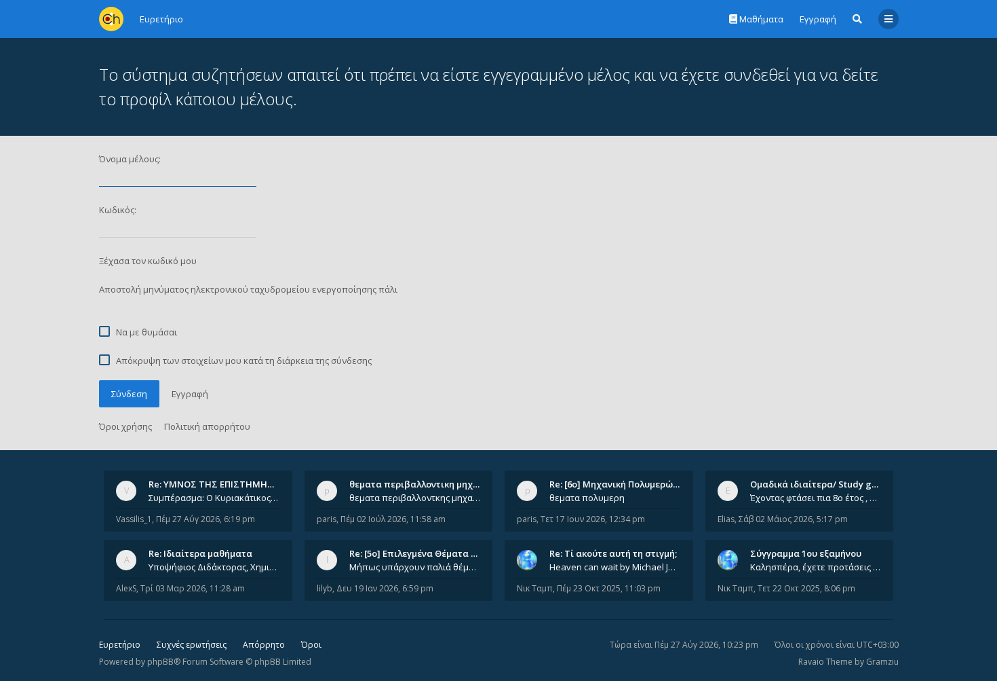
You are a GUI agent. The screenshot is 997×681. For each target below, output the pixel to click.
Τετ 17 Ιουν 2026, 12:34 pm (593, 519)
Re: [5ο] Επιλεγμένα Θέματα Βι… (417, 553)
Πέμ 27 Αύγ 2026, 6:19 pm (205, 519)
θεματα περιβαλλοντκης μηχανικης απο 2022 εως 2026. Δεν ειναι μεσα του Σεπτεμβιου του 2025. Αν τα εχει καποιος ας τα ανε (415, 498)
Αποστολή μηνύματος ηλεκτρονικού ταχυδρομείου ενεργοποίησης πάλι (248, 289)
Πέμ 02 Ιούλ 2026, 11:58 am (393, 519)
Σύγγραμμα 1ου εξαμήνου (805, 553)
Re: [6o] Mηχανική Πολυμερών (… (619, 484)
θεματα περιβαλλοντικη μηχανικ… (423, 484)
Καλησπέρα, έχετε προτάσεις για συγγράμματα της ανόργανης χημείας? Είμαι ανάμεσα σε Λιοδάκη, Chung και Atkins (816, 567)
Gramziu (882, 661)
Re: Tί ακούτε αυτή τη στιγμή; (613, 553)
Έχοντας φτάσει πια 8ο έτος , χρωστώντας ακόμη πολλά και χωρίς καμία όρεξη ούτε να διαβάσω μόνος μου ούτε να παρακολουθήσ (816, 498)
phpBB (160, 661)
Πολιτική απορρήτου (207, 426)
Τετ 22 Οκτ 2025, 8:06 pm (806, 588)
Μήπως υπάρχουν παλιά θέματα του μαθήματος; (415, 567)
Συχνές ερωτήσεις (192, 644)
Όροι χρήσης (125, 426)
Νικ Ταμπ (535, 588)
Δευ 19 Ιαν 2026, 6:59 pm (384, 588)
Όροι (311, 644)
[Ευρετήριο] (111, 19)
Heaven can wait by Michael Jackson (615, 567)
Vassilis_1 (134, 519)
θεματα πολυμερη (587, 498)
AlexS (126, 588)
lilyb (324, 588)
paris (326, 519)
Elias (726, 519)
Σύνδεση (129, 394)
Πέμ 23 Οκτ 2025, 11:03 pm (609, 588)
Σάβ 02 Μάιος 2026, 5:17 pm (793, 519)
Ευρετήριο (119, 644)
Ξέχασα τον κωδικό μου (148, 261)
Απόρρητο (264, 644)
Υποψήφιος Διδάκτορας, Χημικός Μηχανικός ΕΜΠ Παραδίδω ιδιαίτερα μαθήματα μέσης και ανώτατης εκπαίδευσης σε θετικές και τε (214, 567)
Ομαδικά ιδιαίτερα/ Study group (821, 484)
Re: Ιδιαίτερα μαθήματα (200, 553)
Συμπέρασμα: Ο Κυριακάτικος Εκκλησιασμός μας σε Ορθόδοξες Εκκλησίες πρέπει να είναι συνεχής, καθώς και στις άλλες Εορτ (214, 498)
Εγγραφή (818, 19)
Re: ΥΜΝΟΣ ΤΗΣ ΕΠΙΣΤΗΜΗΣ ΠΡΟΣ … (229, 484)
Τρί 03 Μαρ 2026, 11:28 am (192, 588)
